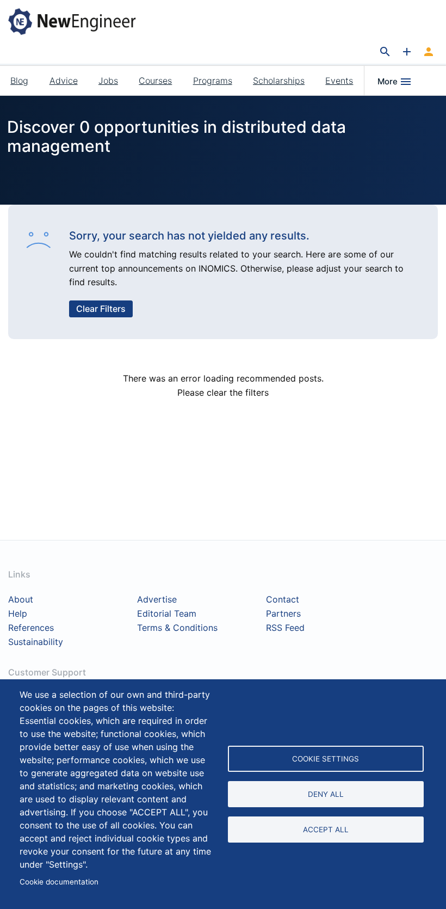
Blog (19, 80)
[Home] (80, 21)
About (20, 600)
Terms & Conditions (177, 628)
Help (17, 614)
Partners (283, 614)
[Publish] (407, 52)
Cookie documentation (59, 881)
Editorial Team (166, 614)
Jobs (108, 80)
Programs (212, 80)
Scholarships (279, 80)
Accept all (326, 829)
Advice (63, 80)
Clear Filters (101, 308)
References (31, 628)
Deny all (326, 794)
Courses (155, 80)
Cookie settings (325, 758)
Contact (282, 600)
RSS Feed (285, 628)
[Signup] (428, 52)
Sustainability (35, 642)
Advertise (157, 600)
